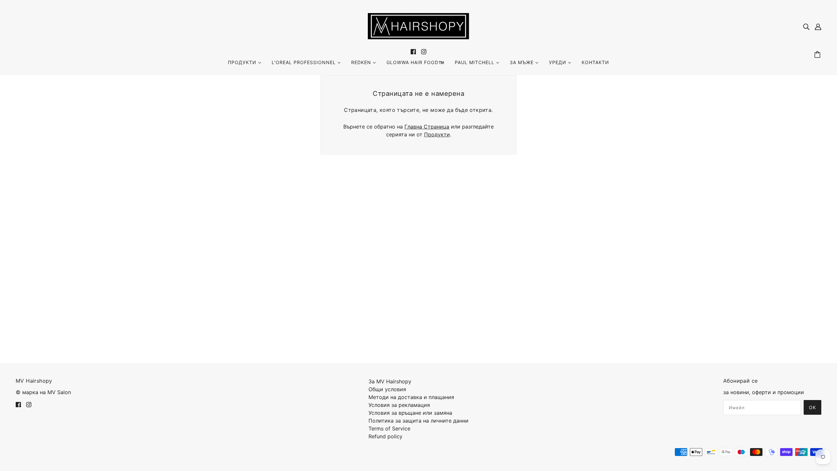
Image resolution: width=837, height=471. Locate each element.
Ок (812, 407)
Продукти (437, 134)
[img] (806, 26)
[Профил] (818, 26)
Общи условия (387, 389)
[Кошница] (818, 54)
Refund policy (385, 436)
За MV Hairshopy (389, 381)
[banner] (418, 25)
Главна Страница (426, 126)
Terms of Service (389, 428)
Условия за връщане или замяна (410, 413)
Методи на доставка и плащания (411, 397)
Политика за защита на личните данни (418, 420)
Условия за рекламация (399, 405)
